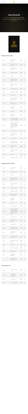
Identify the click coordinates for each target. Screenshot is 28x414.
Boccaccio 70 (13, 138)
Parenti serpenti (13, 72)
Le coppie (12, 111)
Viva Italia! (12, 95)
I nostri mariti (13, 205)
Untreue (12, 154)
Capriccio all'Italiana (12, 115)
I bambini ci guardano (12, 255)
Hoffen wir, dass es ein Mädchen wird (13, 80)
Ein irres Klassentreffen (13, 103)
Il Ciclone (13, 279)
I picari (11, 75)
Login (25, 1)
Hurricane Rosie (14, 88)
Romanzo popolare (12, 107)
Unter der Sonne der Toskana (13, 275)
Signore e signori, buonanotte (14, 99)
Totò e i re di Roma (14, 157)
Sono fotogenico (14, 282)
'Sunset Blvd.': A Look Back (13, 259)
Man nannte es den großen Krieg (14, 142)
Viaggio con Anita (14, 91)
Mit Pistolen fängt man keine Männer (14, 119)
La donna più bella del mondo (14, 237)
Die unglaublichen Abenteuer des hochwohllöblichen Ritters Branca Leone (14, 125)
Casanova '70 (13, 130)
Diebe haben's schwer (13, 146)
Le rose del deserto (12, 60)
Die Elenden (13, 251)
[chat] (22, 2)
